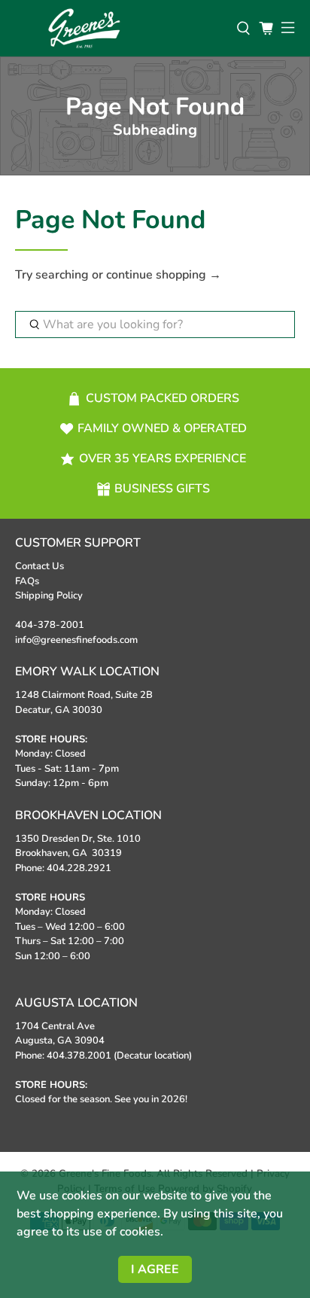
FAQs (27, 581)
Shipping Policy (49, 595)
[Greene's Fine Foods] (118, 28)
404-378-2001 (49, 625)
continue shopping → (163, 275)
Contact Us (39, 566)
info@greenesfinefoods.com (76, 640)
